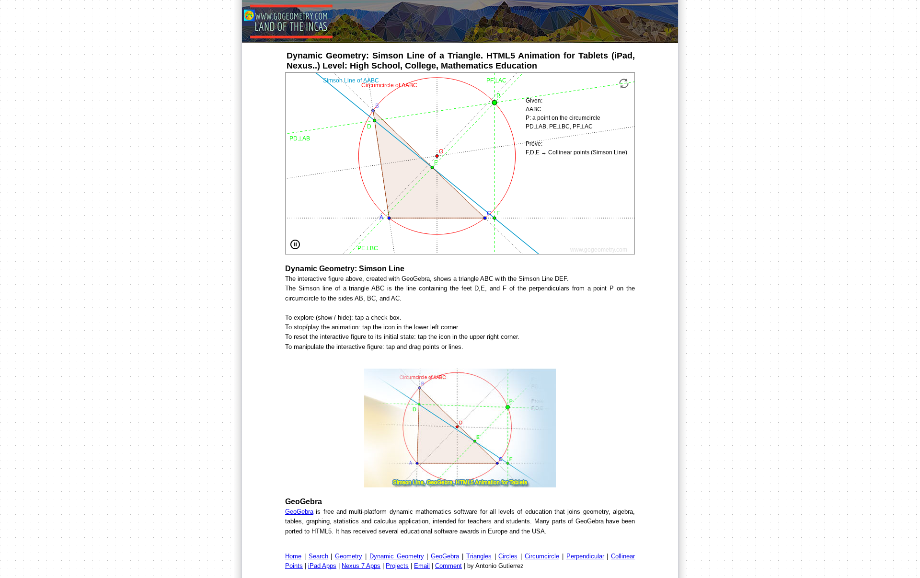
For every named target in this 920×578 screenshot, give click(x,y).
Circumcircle (542, 556)
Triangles (479, 556)
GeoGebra (299, 511)
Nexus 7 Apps (361, 565)
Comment (448, 565)
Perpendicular (585, 556)
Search (318, 556)
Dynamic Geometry (396, 556)
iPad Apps (322, 565)
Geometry (348, 556)
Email (422, 565)
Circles (508, 556)
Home (293, 556)
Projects (397, 565)
